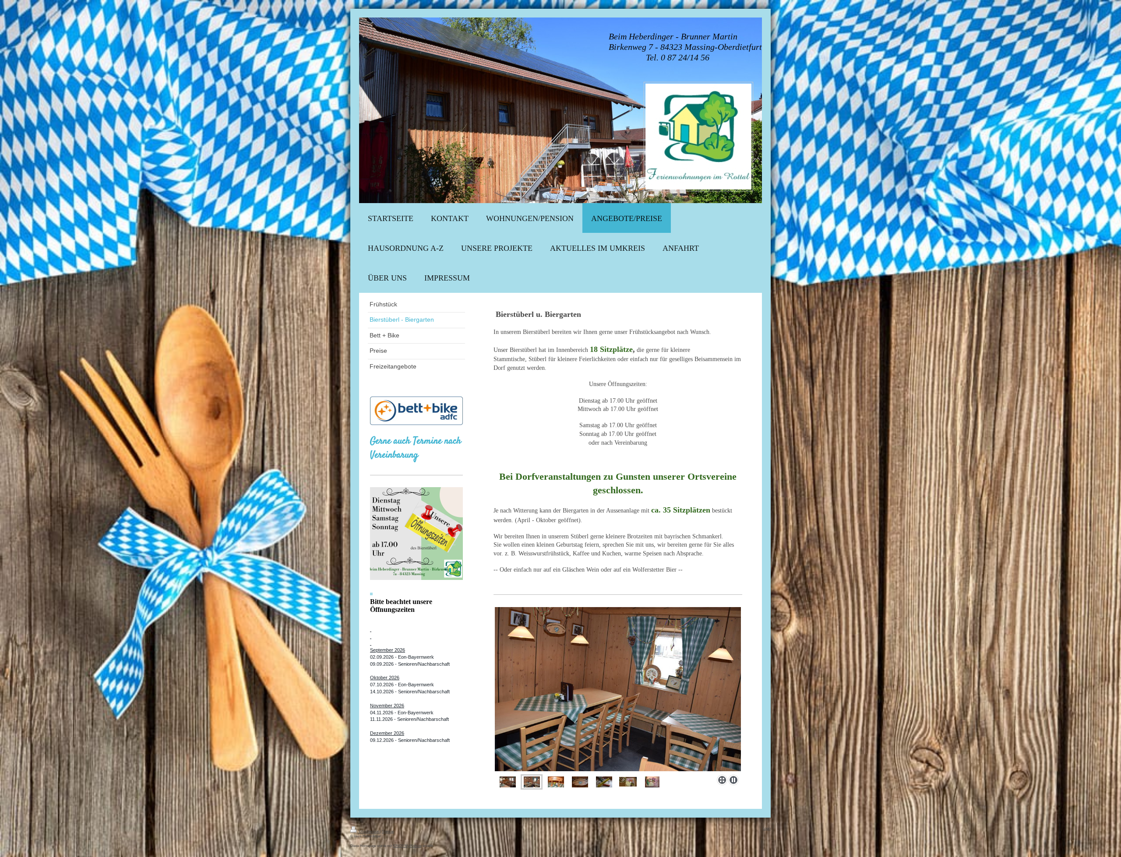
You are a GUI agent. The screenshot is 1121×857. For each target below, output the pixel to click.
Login (767, 828)
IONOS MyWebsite (407, 846)
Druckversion (369, 831)
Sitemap (388, 831)
